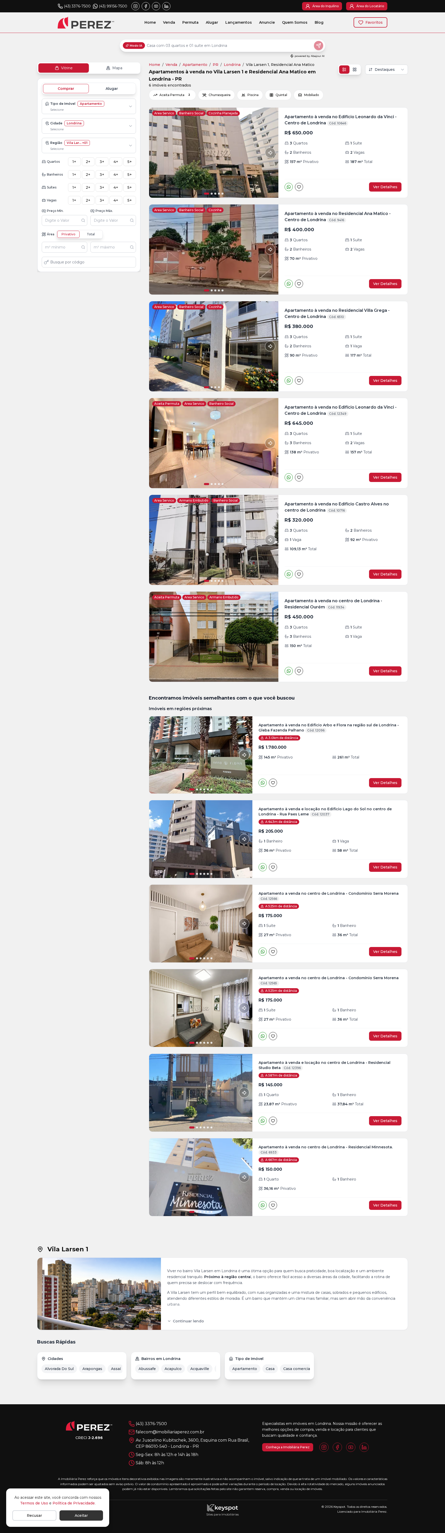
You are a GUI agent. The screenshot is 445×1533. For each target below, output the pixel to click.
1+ (74, 161)
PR (215, 64)
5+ (129, 161)
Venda (169, 22)
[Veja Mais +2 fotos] (200, 1008)
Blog (319, 22)
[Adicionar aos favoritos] (299, 187)
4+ (116, 161)
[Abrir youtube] (156, 6)
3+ (102, 161)
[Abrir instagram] (135, 6)
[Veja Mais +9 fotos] (200, 1093)
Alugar (212, 22)
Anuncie (267, 22)
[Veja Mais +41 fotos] (200, 755)
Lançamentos (238, 22)
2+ (88, 161)
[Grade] (354, 69)
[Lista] (344, 69)
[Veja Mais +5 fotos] (200, 1177)
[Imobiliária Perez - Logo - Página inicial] (86, 22)
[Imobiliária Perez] (89, 1426)
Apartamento (195, 64)
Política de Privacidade (74, 1503)
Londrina (232, 64)
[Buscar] (84, 220)
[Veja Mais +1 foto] (200, 923)
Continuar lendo (188, 1321)
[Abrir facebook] (146, 6)
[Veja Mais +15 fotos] (200, 839)
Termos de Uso (34, 1503)
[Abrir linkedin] (166, 6)
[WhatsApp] (289, 187)
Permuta (190, 22)
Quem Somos (294, 22)
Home (150, 22)
